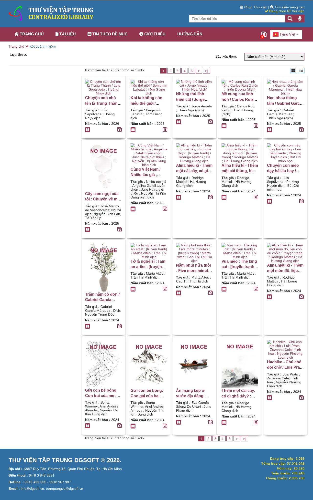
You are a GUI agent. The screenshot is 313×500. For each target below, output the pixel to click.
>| (206, 71)
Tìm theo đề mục (109, 34)
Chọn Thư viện (255, 7)
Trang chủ (31, 34)
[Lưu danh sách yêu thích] (119, 129)
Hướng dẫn (189, 34)
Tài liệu (67, 34)
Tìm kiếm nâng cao (289, 7)
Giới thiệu (154, 34)
